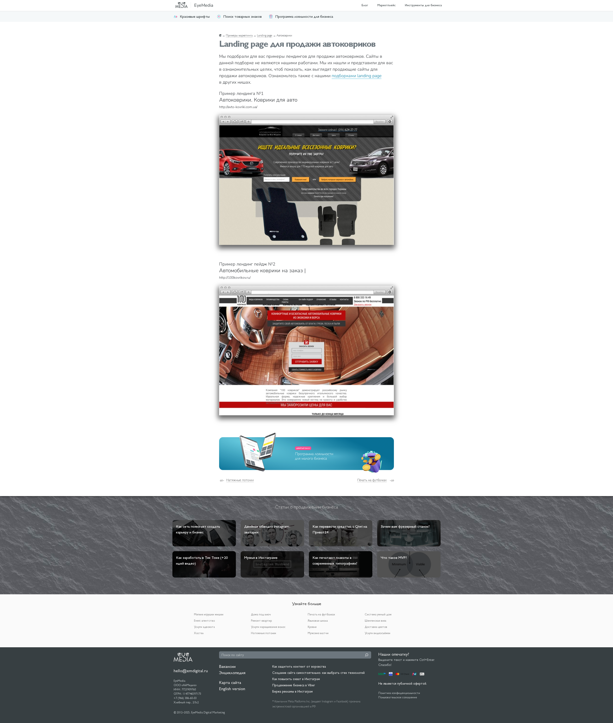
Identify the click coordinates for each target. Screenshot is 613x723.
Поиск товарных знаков (242, 16)
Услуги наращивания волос (268, 627)
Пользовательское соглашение (397, 697)
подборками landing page (356, 76)
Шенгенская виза (375, 620)
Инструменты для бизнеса (423, 5)
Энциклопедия (232, 672)
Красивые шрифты (195, 16)
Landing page (264, 35)
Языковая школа (318, 620)
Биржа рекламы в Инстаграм (292, 691)
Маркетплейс (386, 5)
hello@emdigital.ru (191, 670)
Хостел (199, 633)
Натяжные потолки (240, 480)
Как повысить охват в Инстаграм (296, 679)
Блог (365, 5)
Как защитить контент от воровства (299, 666)
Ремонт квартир (261, 620)
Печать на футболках (372, 480)
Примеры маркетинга (239, 35)
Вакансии (227, 666)
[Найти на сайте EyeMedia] (366, 655)
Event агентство (204, 620)
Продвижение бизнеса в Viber (293, 685)
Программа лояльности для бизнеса (304, 16)
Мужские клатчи (318, 633)
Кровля (312, 627)
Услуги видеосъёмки (377, 633)
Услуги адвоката (204, 627)
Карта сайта (230, 682)
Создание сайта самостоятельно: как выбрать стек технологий (318, 673)
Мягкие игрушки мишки (208, 614)
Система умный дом (378, 614)
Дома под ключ (261, 614)
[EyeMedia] (183, 657)
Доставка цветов (376, 627)
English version (232, 688)
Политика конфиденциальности (399, 693)
